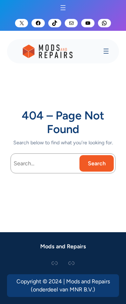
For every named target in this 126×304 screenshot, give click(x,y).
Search (97, 163)
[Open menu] (63, 8)
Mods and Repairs (63, 246)
